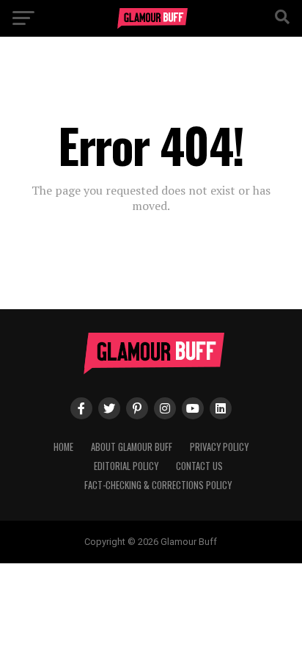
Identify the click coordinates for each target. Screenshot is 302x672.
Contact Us (199, 466)
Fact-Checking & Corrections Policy (158, 485)
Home (63, 447)
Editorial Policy (126, 466)
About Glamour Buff (131, 447)
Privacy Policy (219, 447)
